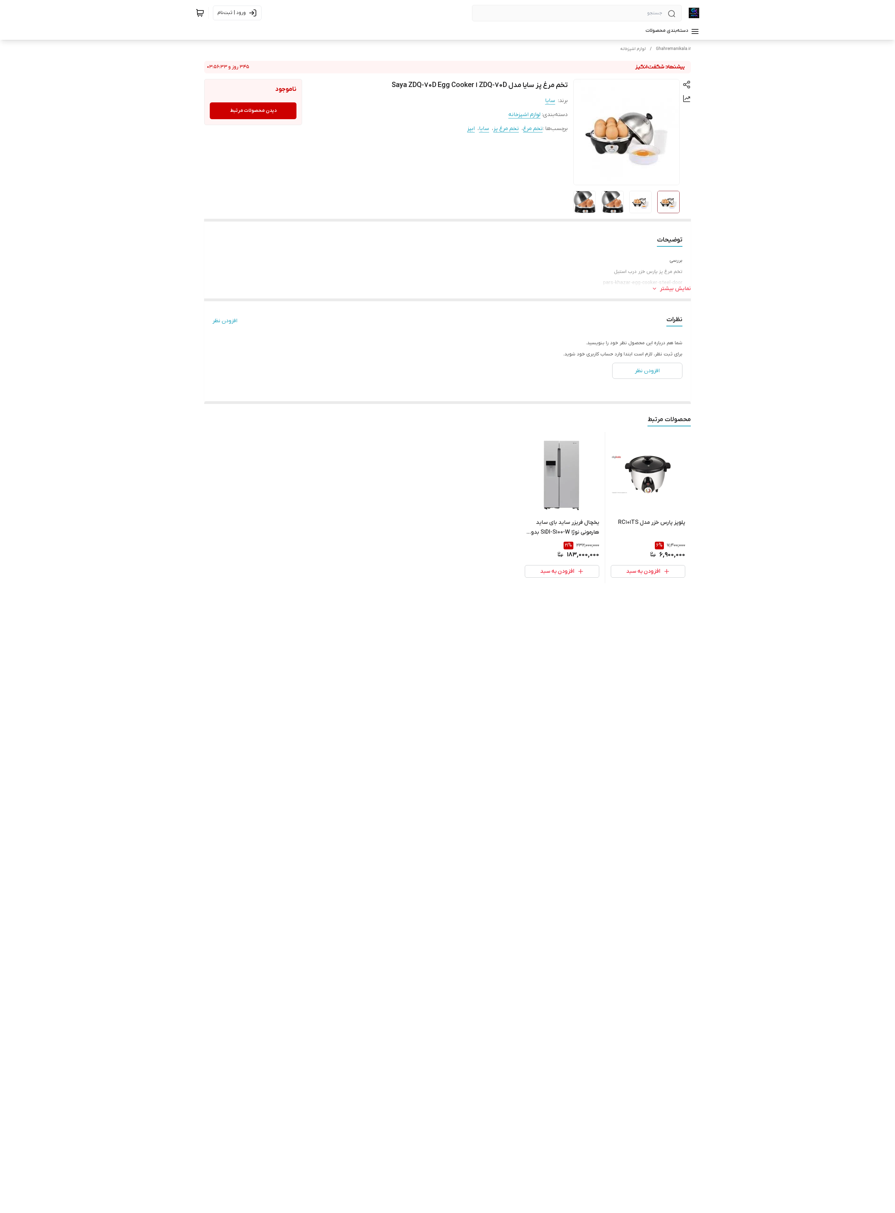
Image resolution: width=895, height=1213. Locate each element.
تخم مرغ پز (506, 128)
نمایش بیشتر (675, 288)
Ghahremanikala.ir (673, 49)
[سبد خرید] (200, 13)
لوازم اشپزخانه (633, 49)
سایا (550, 100)
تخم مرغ (533, 128)
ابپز (471, 128)
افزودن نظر (225, 320)
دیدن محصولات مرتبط (253, 110)
